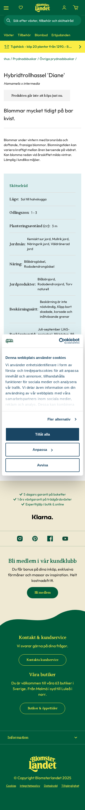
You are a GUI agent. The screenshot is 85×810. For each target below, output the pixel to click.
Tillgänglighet (70, 785)
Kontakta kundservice (42, 660)
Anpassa (40, 450)
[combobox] (47, 20)
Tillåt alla (42, 434)
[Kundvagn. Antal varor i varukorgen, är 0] (75, 7)
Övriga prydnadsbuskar (57, 59)
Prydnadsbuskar (25, 59)
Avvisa (42, 465)
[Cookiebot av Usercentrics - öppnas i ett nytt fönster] (60, 341)
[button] (42, 737)
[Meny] (7, 8)
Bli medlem (42, 592)
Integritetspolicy (30, 785)
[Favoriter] (20, 7)
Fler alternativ (59, 419)
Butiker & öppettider (43, 708)
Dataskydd (51, 785)
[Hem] (42, 7)
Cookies (11, 785)
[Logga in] (64, 7)
